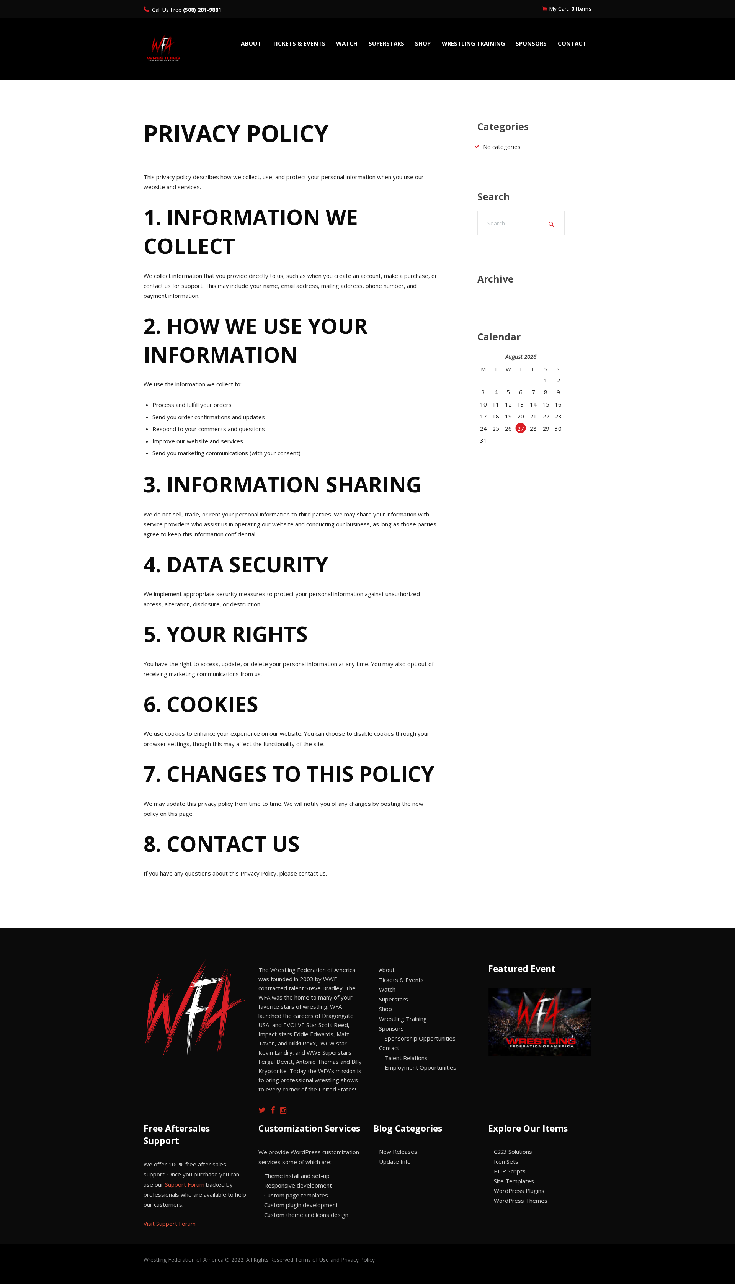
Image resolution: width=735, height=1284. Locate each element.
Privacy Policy (358, 1259)
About (387, 970)
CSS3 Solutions (513, 1151)
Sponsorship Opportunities (420, 1038)
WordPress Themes (520, 1200)
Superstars (393, 999)
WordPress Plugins (519, 1190)
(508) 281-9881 (202, 9)
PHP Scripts (510, 1171)
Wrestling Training (403, 1019)
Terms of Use (312, 1259)
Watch (387, 989)
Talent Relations (406, 1058)
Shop (385, 1009)
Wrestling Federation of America (184, 1259)
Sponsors (391, 1028)
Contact (389, 1048)
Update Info (395, 1161)
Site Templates (514, 1181)
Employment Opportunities (420, 1067)
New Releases (398, 1151)
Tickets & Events (401, 979)
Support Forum (184, 1184)
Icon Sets (506, 1161)
